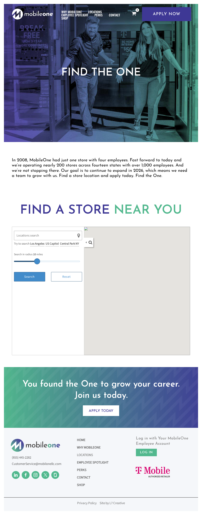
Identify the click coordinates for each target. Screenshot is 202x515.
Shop (64, 18)
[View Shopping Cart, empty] (134, 14)
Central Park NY (69, 244)
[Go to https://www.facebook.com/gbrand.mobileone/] (26, 475)
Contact (114, 15)
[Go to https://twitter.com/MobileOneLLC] (45, 475)
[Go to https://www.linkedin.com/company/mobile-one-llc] (16, 475)
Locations (95, 11)
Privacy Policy (87, 503)
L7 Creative (117, 503)
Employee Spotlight (74, 15)
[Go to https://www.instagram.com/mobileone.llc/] (35, 475)
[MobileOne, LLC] (32, 14)
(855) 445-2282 (21, 457)
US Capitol (52, 244)
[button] (166, 14)
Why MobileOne (71, 11)
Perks (98, 15)
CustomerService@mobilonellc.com (36, 464)
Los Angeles (37, 244)
